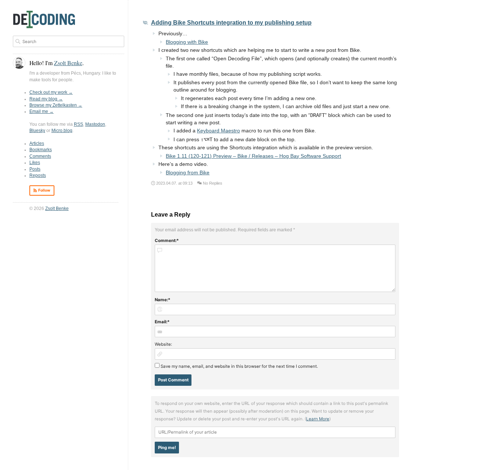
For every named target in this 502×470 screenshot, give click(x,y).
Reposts (37, 175)
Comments (40, 156)
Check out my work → (51, 92)
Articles (36, 143)
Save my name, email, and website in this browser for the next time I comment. (239, 366)
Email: (161, 321)
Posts (34, 169)
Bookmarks (40, 149)
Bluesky (37, 130)
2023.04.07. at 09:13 (174, 183)
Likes (34, 162)
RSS (78, 124)
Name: (161, 299)
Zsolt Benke (57, 208)
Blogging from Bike (187, 172)
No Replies (212, 183)
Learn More (317, 418)
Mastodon (95, 124)
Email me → (41, 111)
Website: (163, 344)
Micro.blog (61, 130)
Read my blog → (46, 99)
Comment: (165, 240)
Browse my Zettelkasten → (55, 105)
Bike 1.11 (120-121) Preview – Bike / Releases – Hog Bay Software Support (253, 156)
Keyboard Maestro (218, 130)
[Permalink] (145, 23)
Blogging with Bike (187, 42)
